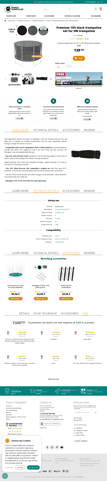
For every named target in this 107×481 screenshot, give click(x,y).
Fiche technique (45, 313)
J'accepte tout (33, 467)
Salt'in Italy (79, 433)
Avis (85, 313)
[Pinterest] (57, 447)
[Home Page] (5, 20)
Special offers (78, 420)
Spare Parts (31, 16)
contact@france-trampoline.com (51, 419)
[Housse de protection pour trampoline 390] (15, 273)
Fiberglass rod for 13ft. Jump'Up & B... (41, 286)
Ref (70, 39)
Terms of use (22, 417)
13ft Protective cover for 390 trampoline (15, 286)
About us (9, 406)
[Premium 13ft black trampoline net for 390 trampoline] (28, 47)
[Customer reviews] (15, 424)
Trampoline (11, 16)
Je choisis (20, 467)
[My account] (95, 9)
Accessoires (69, 313)
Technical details (45, 130)
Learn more (20, 130)
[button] (5, 476)
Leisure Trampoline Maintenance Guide (64, 461)
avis (87, 39)
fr (102, 2)
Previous (5, 79)
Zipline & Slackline (72, 16)
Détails (79, 45)
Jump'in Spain (80, 435)
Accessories (49, 16)
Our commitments (11, 410)
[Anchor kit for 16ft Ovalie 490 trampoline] (66, 273)
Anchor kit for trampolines (66, 286)
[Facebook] (47, 447)
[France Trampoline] (15, 8)
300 (58, 67)
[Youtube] (62, 447)
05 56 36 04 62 (91, 2)
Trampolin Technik (82, 430)
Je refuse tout (9, 467)
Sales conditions (11, 417)
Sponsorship (78, 418)
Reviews (89, 130)
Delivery (8, 412)
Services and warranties (13, 408)
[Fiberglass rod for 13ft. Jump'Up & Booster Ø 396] (40, 273)
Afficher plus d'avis (53, 379)
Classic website (81, 441)
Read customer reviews (15, 434)
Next (51, 79)
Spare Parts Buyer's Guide (87, 465)
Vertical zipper (59, 206)
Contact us (43, 427)
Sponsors (9, 415)
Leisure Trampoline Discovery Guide (90, 460)
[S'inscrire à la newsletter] (95, 413)
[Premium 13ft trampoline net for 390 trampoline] (28, 79)
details (19, 118)
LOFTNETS (79, 428)
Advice (8, 419)
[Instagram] (52, 447)
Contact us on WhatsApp (52, 424)
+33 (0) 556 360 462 (47, 413)
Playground (96, 16)
